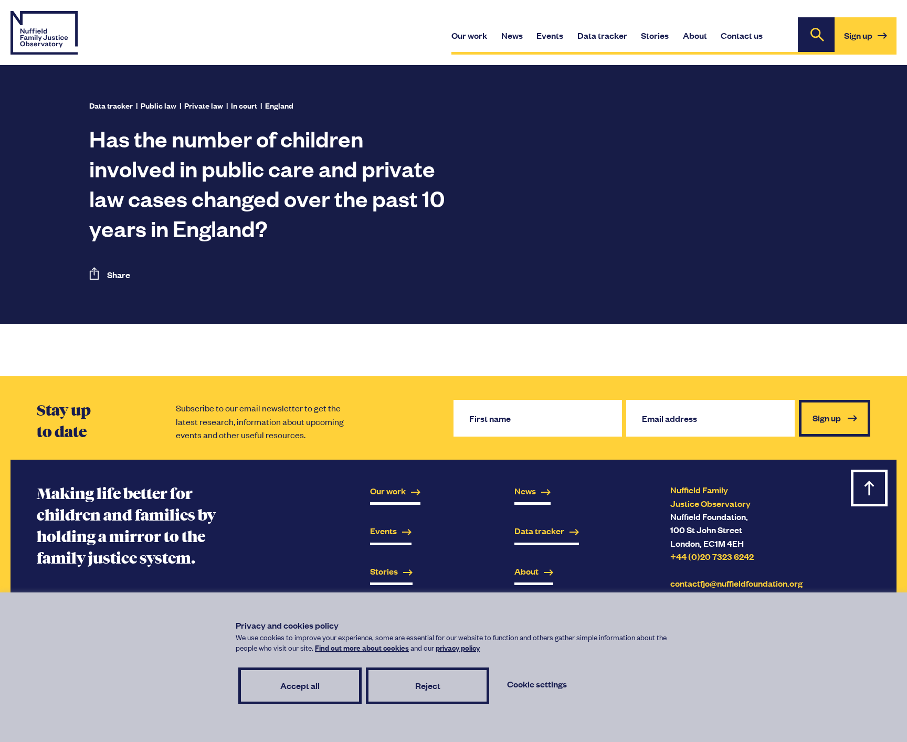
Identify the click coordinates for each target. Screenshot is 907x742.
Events (383, 531)
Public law (158, 105)
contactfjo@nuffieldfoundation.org (736, 583)
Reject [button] (427, 686)
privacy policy (458, 647)
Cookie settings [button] (537, 684)
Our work (388, 491)
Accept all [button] (300, 686)
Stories (384, 571)
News (525, 491)
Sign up (870, 42)
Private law (203, 105)
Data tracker (111, 105)
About (526, 571)
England (279, 105)
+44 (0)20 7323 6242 (712, 556)
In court (244, 105)
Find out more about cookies (362, 647)
